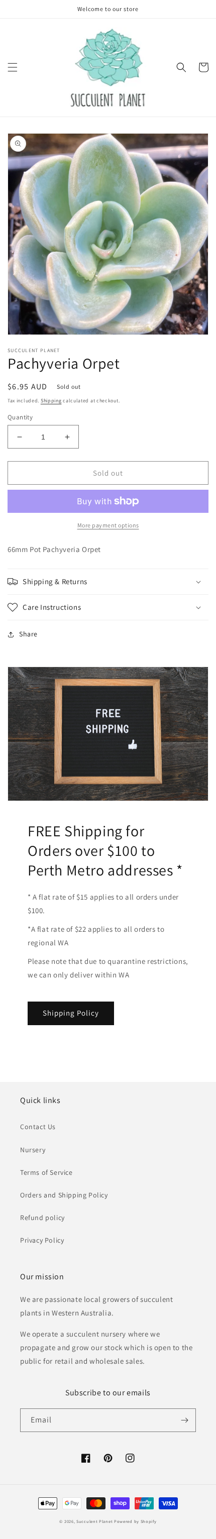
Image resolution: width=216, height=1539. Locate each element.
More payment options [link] (108, 525)
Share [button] (28, 633)
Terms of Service (46, 1172)
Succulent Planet (94, 1521)
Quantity (20, 417)
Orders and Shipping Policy (64, 1194)
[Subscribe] (184, 1420)
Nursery (32, 1149)
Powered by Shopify (135, 1521)
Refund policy (42, 1217)
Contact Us (38, 1126)
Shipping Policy (71, 1013)
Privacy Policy (42, 1240)
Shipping (51, 400)
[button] (13, 67)
